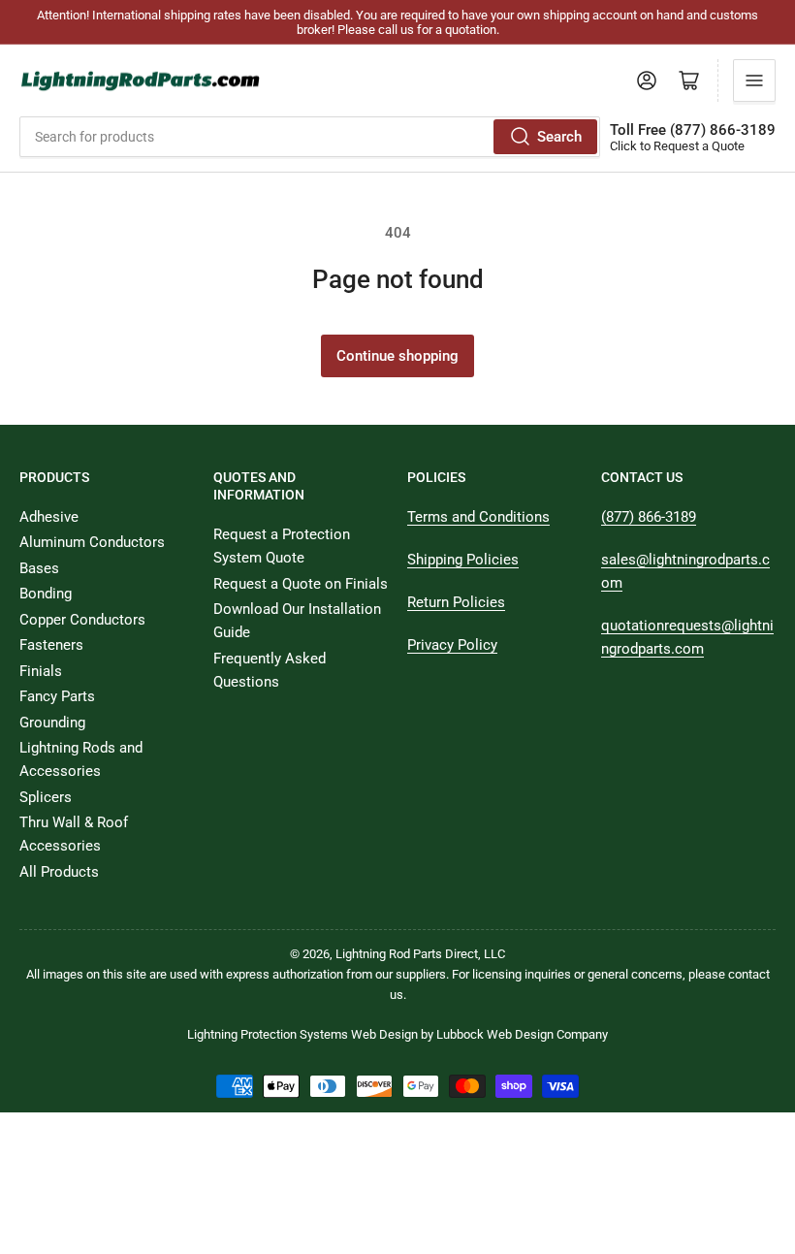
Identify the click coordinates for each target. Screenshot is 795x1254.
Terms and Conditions (478, 517)
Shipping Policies (463, 559)
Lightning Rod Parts (388, 954)
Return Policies (456, 602)
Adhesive (49, 517)
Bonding (45, 593)
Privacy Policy (452, 645)
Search (559, 136)
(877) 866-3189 (648, 517)
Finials (40, 671)
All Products (59, 872)
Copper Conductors (82, 619)
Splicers (45, 797)
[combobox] (309, 136)
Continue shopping (397, 356)
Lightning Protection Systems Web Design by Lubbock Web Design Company (397, 1034)
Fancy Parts (57, 696)
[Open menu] (754, 80)
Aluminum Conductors (92, 542)
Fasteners (51, 645)
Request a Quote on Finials (300, 584)
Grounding (52, 722)
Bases (39, 568)
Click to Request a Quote (677, 146)
